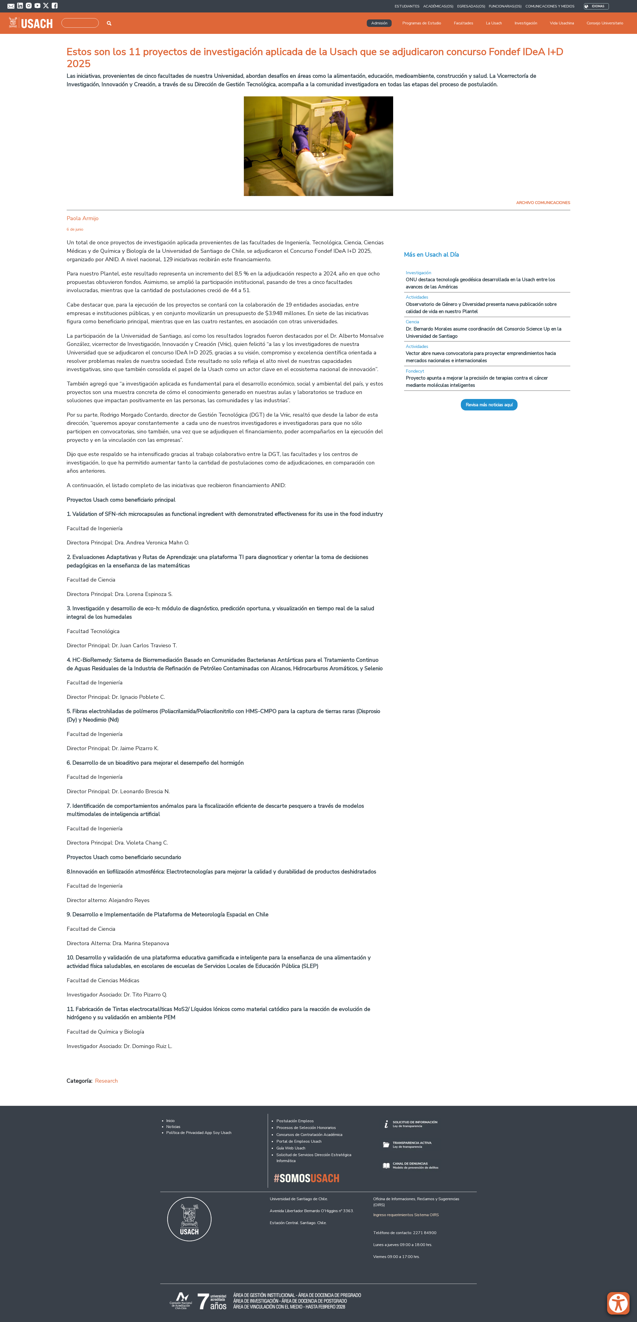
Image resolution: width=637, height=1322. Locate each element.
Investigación (418, 273)
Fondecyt (415, 371)
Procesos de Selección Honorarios (306, 1127)
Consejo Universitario (605, 23)
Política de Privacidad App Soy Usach (198, 1132)
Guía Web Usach (290, 1148)
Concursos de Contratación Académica (309, 1134)
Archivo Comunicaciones (543, 202)
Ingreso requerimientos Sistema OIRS (406, 1215)
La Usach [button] (494, 23)
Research (106, 1081)
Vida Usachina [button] (562, 23)
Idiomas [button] (598, 6)
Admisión (379, 23)
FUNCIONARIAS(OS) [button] (505, 6)
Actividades (417, 297)
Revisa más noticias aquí (489, 405)
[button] (620, 1305)
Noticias (173, 1126)
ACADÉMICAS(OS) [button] (438, 6)
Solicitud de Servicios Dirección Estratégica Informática (313, 1158)
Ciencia (412, 322)
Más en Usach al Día (431, 255)
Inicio (170, 1121)
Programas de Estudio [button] (421, 23)
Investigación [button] (526, 23)
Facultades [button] (463, 23)
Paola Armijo (83, 218)
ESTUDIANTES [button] (407, 6)
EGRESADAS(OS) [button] (471, 6)
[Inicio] (32, 23)
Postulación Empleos (295, 1121)
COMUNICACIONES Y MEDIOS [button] (550, 6)
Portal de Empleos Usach (298, 1141)
